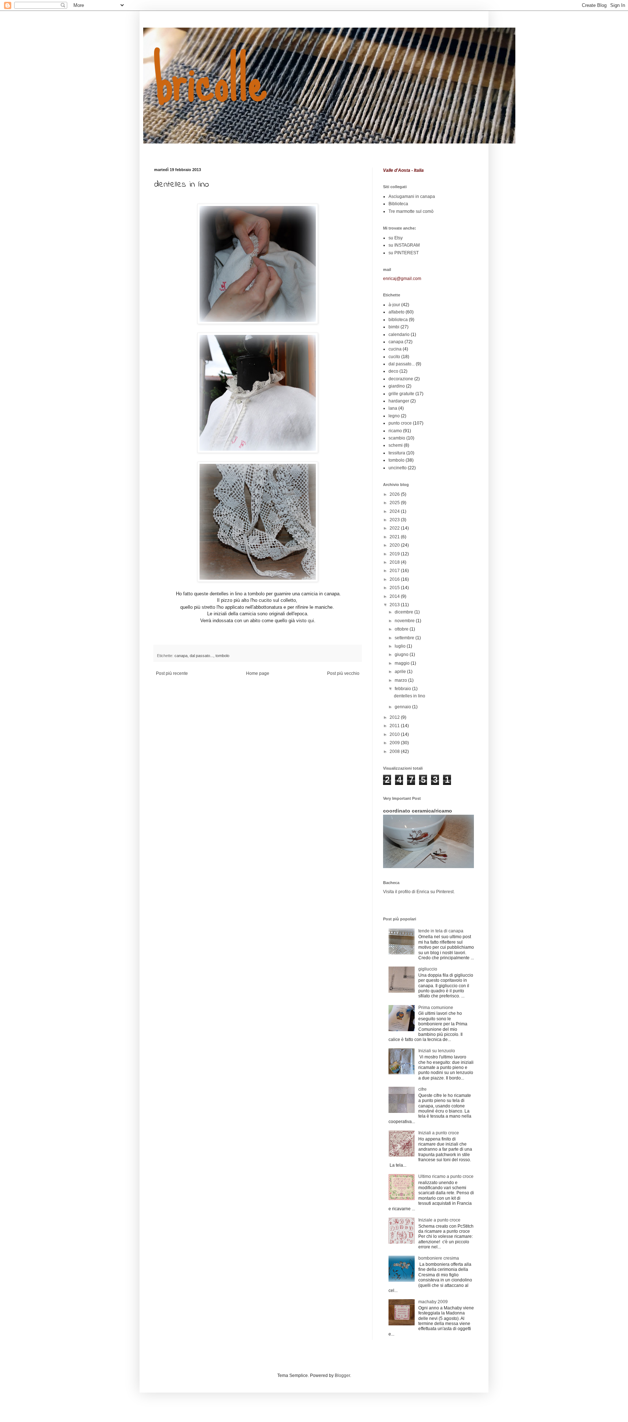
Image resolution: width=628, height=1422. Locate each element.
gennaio (403, 706)
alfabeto (396, 312)
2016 (395, 579)
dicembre (404, 612)
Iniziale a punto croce (439, 1220)
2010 (395, 734)
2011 (395, 725)
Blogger (342, 1375)
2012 (395, 717)
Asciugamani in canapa (412, 196)
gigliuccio (427, 969)
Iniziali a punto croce (438, 1132)
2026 (395, 494)
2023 (395, 519)
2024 (395, 511)
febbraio (403, 688)
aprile (401, 671)
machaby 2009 (433, 1301)
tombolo (222, 655)
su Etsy (396, 237)
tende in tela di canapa (440, 930)
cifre (422, 1089)
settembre (405, 637)
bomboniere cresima (438, 1258)
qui (311, 620)
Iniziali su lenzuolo (436, 1050)
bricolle (210, 79)
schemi (396, 445)
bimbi (394, 326)
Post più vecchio (343, 673)
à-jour (394, 304)
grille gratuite (401, 393)
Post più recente (172, 673)
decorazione (401, 378)
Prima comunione (435, 1007)
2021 (395, 536)
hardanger (399, 401)
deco (393, 371)
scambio (397, 438)
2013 (395, 604)
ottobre (402, 629)
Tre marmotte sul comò (411, 211)
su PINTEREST (404, 252)
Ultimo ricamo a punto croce (446, 1176)
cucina (395, 349)
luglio (401, 646)
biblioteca (398, 319)
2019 (395, 553)
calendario (399, 334)
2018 (395, 562)
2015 (395, 587)
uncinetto (398, 467)
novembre (405, 620)
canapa (181, 655)
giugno (402, 654)
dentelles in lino (409, 695)
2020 (395, 545)
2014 (395, 596)
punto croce (400, 423)
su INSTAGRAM (404, 245)
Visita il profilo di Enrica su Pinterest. (419, 891)
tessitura (397, 452)
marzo (401, 680)
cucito (394, 356)
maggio (403, 663)
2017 (395, 570)
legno (394, 415)
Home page (257, 673)
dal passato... (201, 655)
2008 (395, 751)
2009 (395, 742)
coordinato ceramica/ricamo (417, 811)
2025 (395, 502)
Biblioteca (398, 203)
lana (393, 408)
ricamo (395, 430)
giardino (397, 386)
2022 (395, 528)
